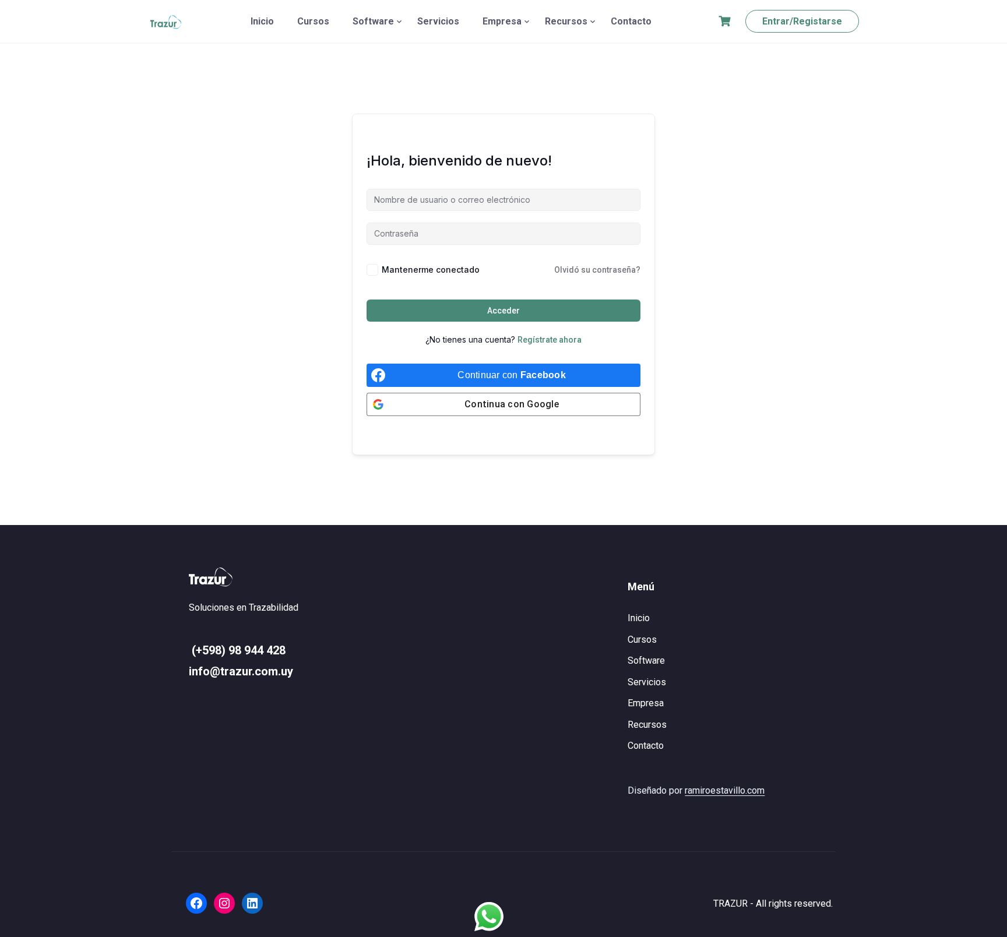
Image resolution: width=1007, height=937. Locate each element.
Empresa (502, 21)
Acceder (503, 310)
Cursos (313, 21)
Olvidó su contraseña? (597, 269)
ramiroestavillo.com (725, 790)
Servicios (438, 21)
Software (373, 21)
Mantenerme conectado (431, 269)
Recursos (566, 21)
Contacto (631, 21)
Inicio (262, 21)
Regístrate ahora (549, 339)
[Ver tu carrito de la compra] (726, 21)
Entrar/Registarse (802, 21)
